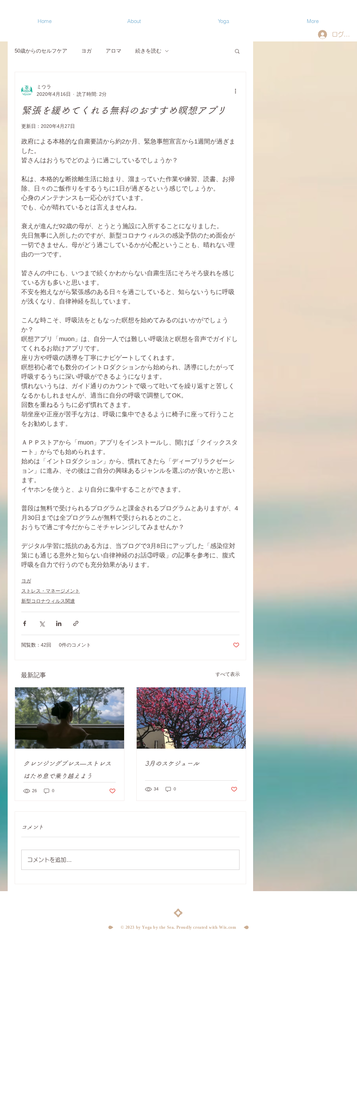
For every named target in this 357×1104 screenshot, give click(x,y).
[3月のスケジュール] (191, 718)
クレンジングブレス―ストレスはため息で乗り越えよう (67, 769)
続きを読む (148, 51)
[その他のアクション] (235, 90)
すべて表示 (227, 674)
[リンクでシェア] (76, 623)
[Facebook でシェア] (24, 623)
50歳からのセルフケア (41, 51)
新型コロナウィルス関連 (48, 601)
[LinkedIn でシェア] (58, 623)
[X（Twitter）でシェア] (41, 623)
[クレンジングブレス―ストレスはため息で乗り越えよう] (69, 718)
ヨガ (86, 51)
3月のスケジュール (172, 763)
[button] (237, 51)
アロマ (113, 51)
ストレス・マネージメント (50, 591)
